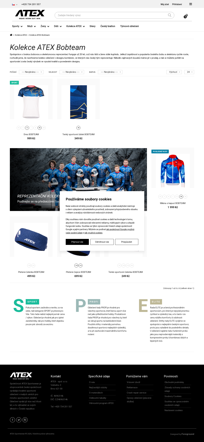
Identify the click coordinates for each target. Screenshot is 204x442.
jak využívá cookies (93, 233)
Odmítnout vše (102, 242)
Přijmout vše (77, 242)
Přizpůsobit (126, 242)
